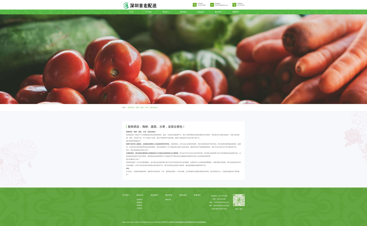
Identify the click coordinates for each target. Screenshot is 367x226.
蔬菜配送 (139, 199)
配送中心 (166, 12)
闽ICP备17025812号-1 (162, 222)
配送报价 (183, 12)
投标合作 (168, 199)
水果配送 (139, 208)
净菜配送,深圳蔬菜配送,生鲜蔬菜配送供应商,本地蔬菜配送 (187, 222)
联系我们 (236, 12)
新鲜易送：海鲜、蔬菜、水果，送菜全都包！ (143, 107)
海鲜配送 (139, 205)
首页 (123, 107)
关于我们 (148, 12)
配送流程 (218, 12)
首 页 (131, 12)
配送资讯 (201, 12)
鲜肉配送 (139, 202)
